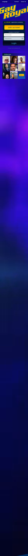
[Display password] (22, 38)
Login (14, 43)
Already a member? (14, 32)
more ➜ (22, 75)
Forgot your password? (14, 48)
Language (4, 1)
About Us (23, 1)
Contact (16, 1)
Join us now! (14, 27)
